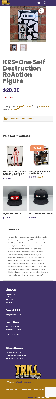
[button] (41, 11)
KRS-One (44, 106)
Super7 (21, 106)
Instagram (10, 297)
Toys (28, 106)
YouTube (10, 303)
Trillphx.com (11, 382)
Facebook (10, 294)
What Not (10, 300)
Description (13, 229)
